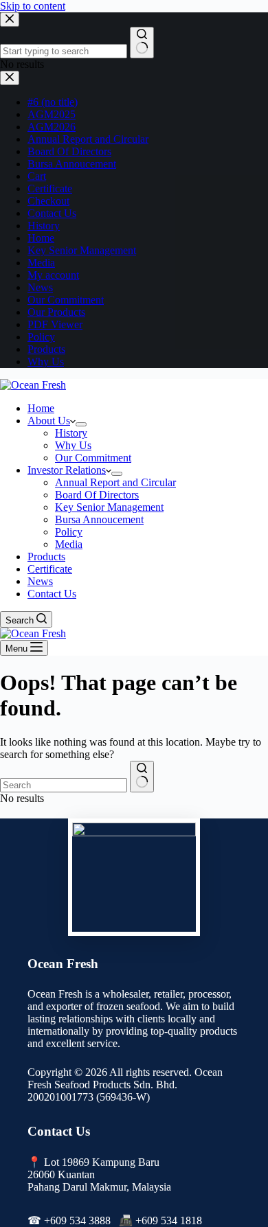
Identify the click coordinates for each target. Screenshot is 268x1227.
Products (46, 556)
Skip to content (32, 6)
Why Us (73, 445)
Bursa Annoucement (99, 519)
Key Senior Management (109, 507)
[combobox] (63, 785)
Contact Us (51, 593)
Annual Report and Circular (115, 482)
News (40, 581)
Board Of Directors (97, 495)
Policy (68, 532)
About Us (48, 420)
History (71, 433)
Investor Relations (66, 470)
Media (68, 544)
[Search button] (142, 776)
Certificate (49, 569)
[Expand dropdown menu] (81, 424)
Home (40, 408)
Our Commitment (93, 457)
